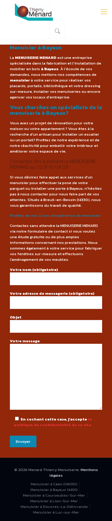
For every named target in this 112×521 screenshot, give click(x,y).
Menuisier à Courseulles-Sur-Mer (54, 495)
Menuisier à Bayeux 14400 (54, 489)
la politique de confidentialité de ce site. (53, 422)
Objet (16, 317)
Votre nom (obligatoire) (34, 269)
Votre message (25, 341)
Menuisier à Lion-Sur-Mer (54, 501)
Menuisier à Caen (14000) (54, 484)
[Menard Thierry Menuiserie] (56, 12)
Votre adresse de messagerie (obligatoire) (52, 293)
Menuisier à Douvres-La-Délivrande (54, 506)
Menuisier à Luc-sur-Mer (56, 512)
